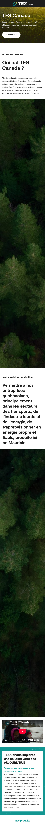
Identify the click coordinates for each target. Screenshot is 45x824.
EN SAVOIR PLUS (11, 35)
